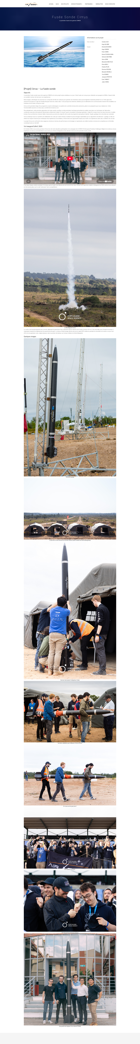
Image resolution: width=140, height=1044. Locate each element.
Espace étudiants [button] (76, 4)
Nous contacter (110, 4)
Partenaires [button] (89, 4)
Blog (57, 4)
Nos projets (65, 4)
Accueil (51, 4)
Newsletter (99, 4)
